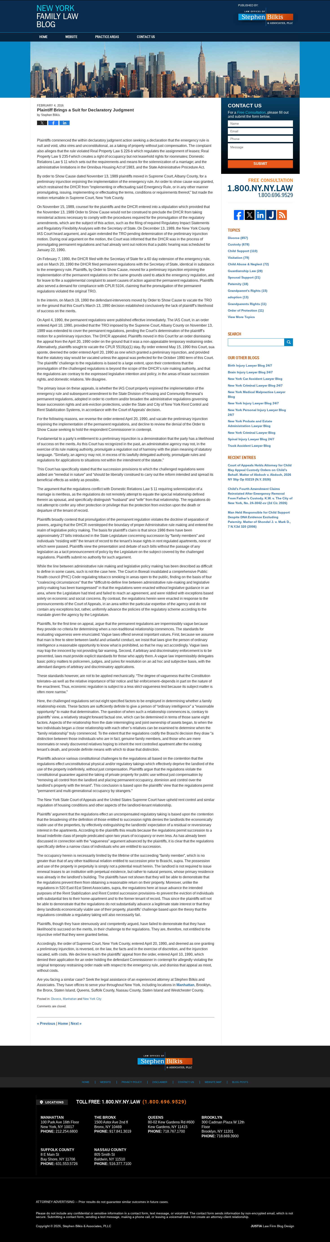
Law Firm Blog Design (272, 1226)
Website (71, 37)
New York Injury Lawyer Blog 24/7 (253, 403)
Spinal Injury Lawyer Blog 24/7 (251, 439)
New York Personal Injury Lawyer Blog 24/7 (257, 412)
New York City (92, 999)
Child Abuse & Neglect (248, 264)
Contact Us (146, 37)
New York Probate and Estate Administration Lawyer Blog (250, 423)
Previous (46, 1023)
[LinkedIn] (260, 215)
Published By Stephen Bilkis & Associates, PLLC (266, 15)
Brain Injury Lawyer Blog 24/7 (250, 372)
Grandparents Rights (247, 304)
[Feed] (282, 215)
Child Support (242, 251)
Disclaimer (159, 1082)
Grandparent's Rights (247, 290)
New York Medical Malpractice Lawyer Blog (256, 394)
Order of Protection (246, 310)
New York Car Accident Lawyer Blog (255, 379)
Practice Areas (107, 37)
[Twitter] (249, 215)
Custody (238, 244)
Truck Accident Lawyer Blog (249, 445)
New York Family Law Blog (57, 16)
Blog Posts (240, 1082)
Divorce (56, 999)
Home (43, 37)
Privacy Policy (132, 1082)
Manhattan (185, 985)
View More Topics (241, 317)
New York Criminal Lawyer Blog (251, 432)
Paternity (238, 284)
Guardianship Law (245, 271)
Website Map (213, 1082)
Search (288, 342)
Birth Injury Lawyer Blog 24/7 (250, 365)
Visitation (238, 257)
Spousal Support (244, 277)
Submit (260, 164)
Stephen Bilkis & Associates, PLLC (87, 1226)
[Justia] (271, 215)
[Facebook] (238, 215)
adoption (238, 297)
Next (76, 1023)
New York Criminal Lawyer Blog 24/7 (255, 385)
